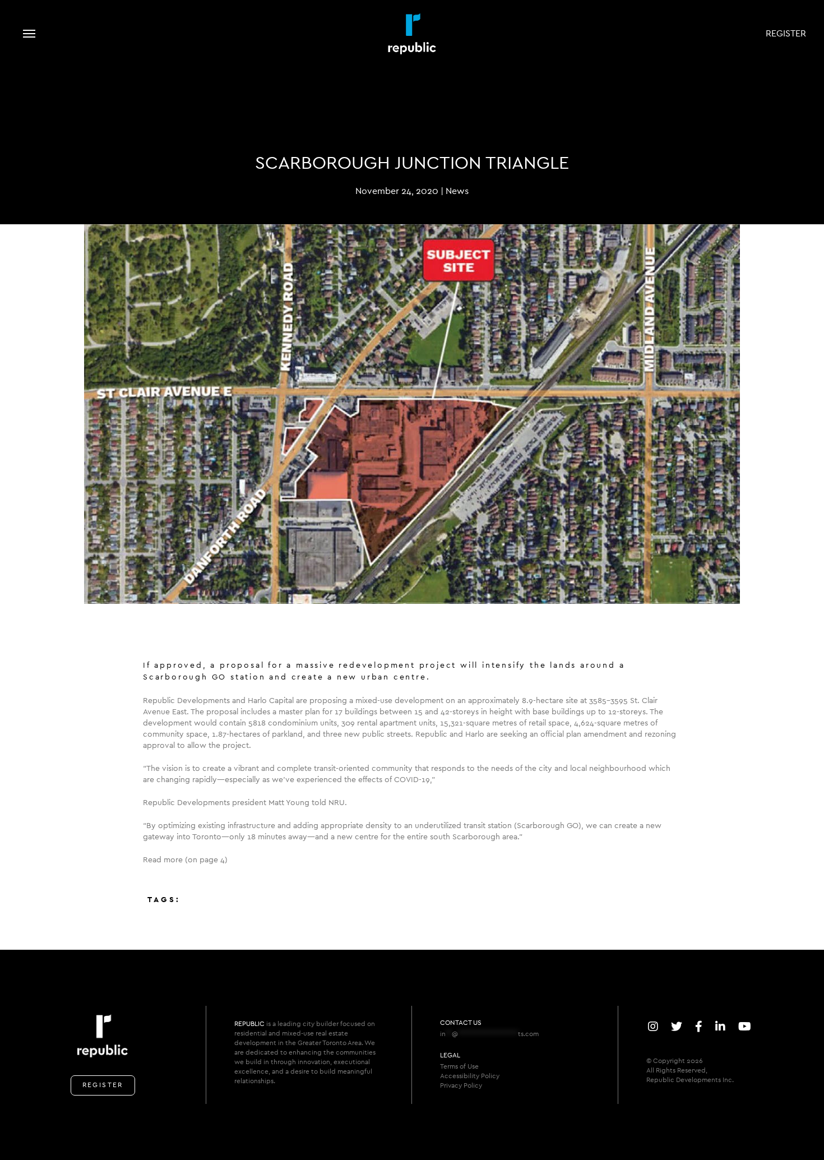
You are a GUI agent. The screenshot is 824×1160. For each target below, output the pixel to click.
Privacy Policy (461, 1085)
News (457, 191)
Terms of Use (459, 1066)
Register (786, 33)
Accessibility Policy (469, 1076)
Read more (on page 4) (185, 860)
